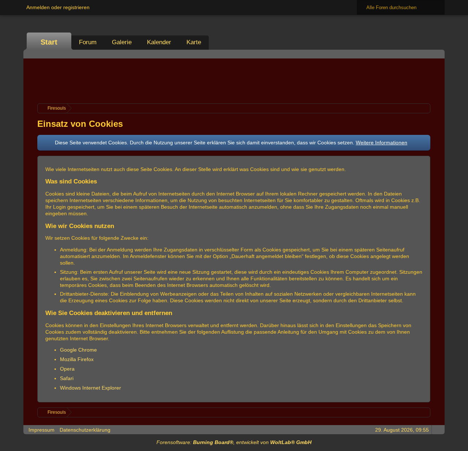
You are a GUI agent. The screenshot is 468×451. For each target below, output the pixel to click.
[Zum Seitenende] (437, 54)
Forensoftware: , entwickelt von (234, 442)
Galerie (122, 42)
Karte (193, 42)
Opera (67, 369)
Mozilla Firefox (77, 359)
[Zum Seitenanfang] (437, 429)
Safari (66, 378)
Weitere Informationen (381, 142)
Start (49, 42)
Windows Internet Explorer (90, 388)
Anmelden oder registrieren (58, 7)
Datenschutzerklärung (85, 430)
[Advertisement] (234, 80)
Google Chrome (78, 350)
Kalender (159, 42)
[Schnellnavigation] (427, 54)
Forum (88, 42)
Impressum (41, 430)
